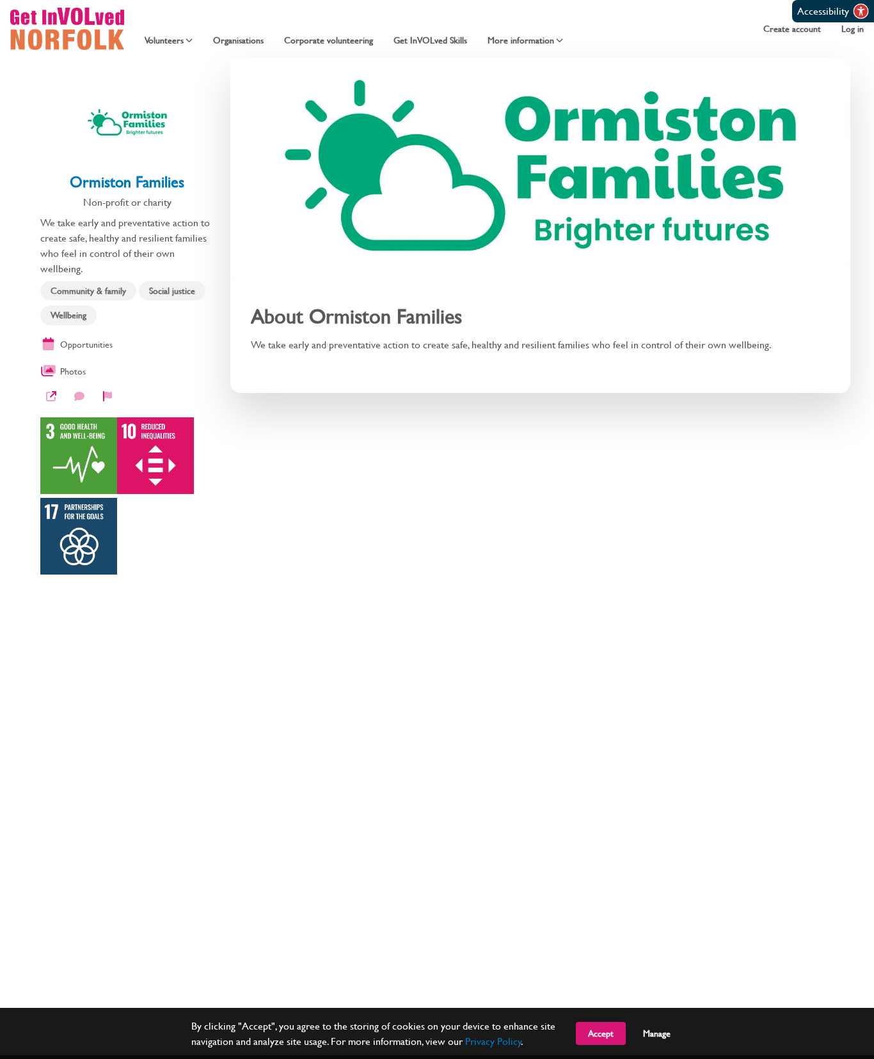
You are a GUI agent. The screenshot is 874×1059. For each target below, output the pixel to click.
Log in (852, 29)
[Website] (51, 396)
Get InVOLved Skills (430, 40)
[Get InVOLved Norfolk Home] (67, 28)
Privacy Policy (493, 1040)
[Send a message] (79, 396)
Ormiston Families (127, 181)
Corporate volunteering (328, 40)
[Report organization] (107, 396)
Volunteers (164, 40)
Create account (792, 29)
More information (521, 40)
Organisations (238, 40)
